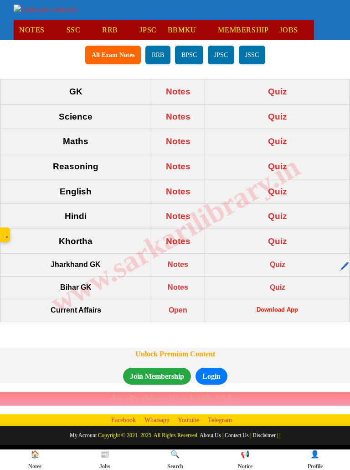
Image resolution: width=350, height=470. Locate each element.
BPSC (189, 55)
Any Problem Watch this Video (175, 398)
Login (211, 376)
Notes (178, 91)
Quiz (277, 91)
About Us (210, 435)
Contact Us (237, 435)
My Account (83, 435)
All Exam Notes (113, 55)
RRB (158, 55)
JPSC (221, 55)
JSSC (252, 55)
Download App (277, 309)
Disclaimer (264, 435)
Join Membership (157, 376)
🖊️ (344, 266)
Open (178, 310)
